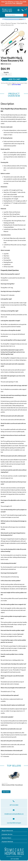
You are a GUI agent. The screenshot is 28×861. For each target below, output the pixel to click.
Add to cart (14, 79)
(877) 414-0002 (14, 805)
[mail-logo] (13, 810)
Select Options (6, 791)
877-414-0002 (15, 859)
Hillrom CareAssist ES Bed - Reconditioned (12, 785)
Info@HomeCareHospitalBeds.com (14, 814)
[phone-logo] (23, 10)
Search (25, 15)
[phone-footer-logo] (13, 801)
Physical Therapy (11, 23)
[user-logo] (18, 10)
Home (2, 23)
